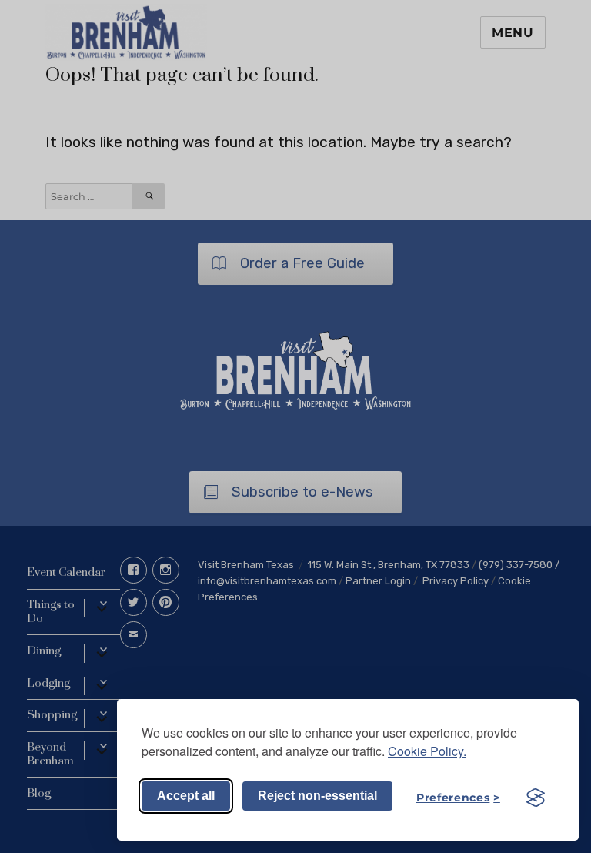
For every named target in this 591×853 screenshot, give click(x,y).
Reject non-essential (317, 795)
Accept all (186, 795)
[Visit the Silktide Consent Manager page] (535, 797)
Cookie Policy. (427, 751)
